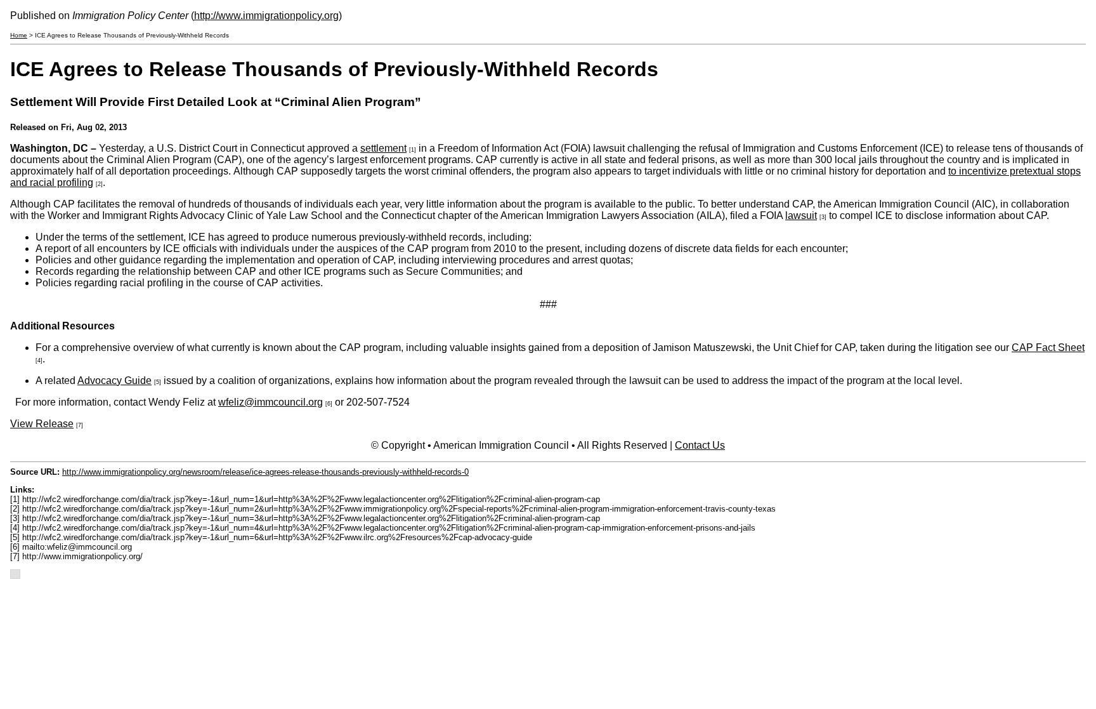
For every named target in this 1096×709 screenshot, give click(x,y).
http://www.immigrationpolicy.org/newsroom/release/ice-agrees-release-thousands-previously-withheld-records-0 (265, 472)
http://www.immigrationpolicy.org (266, 15)
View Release (42, 423)
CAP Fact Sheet (1048, 347)
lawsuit (801, 215)
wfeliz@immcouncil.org (270, 402)
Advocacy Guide (114, 380)
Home (18, 35)
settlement (383, 148)
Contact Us (700, 445)
